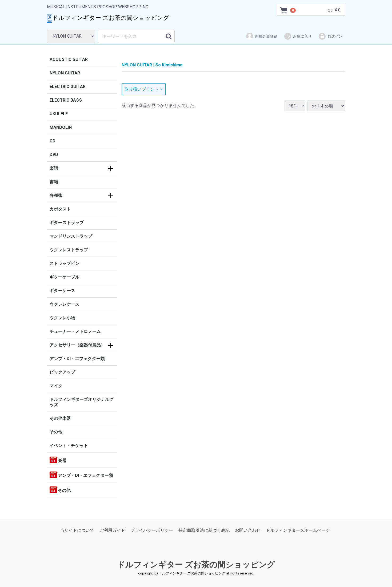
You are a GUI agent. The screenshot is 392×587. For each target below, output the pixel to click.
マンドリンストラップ (71, 236)
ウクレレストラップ (69, 249)
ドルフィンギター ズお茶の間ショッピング (196, 564)
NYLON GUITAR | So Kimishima (152, 64)
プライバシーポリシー (151, 530)
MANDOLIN (61, 127)
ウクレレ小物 (62, 317)
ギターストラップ (67, 222)
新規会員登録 (266, 36)
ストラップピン (64, 263)
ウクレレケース (64, 304)
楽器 (58, 460)
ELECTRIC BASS (66, 100)
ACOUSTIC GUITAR (69, 59)
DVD (54, 154)
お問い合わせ (248, 530)
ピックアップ (62, 372)
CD (52, 140)
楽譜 (54, 168)
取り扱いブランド (142, 89)
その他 (56, 431)
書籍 (54, 181)
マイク (56, 385)
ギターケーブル (64, 276)
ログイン (334, 36)
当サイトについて (77, 530)
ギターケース (62, 290)
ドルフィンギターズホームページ (298, 530)
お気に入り (302, 36)
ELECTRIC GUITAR (68, 86)
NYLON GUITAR (65, 72)
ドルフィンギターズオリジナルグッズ (82, 402)
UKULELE (59, 113)
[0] (283, 10)
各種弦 (56, 195)
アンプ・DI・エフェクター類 (77, 358)
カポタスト (60, 208)
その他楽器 (60, 418)
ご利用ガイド (112, 530)
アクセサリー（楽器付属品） (77, 345)
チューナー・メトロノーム (75, 331)
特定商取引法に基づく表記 (204, 530)
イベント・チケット (69, 445)
